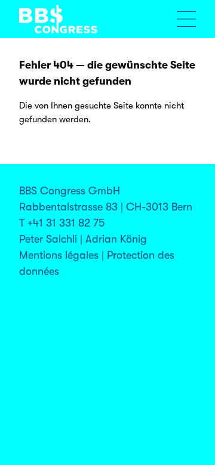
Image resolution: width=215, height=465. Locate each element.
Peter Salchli (48, 239)
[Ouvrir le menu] (186, 19)
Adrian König (116, 239)
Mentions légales (59, 255)
